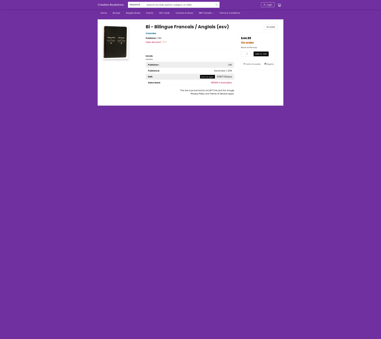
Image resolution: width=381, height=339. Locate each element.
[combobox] (136, 4)
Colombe (151, 33)
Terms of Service (219, 93)
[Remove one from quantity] (243, 54)
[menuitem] (104, 13)
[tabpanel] (190, 80)
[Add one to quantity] (251, 54)
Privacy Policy (198, 93)
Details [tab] (149, 56)
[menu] (190, 13)
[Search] (217, 5)
